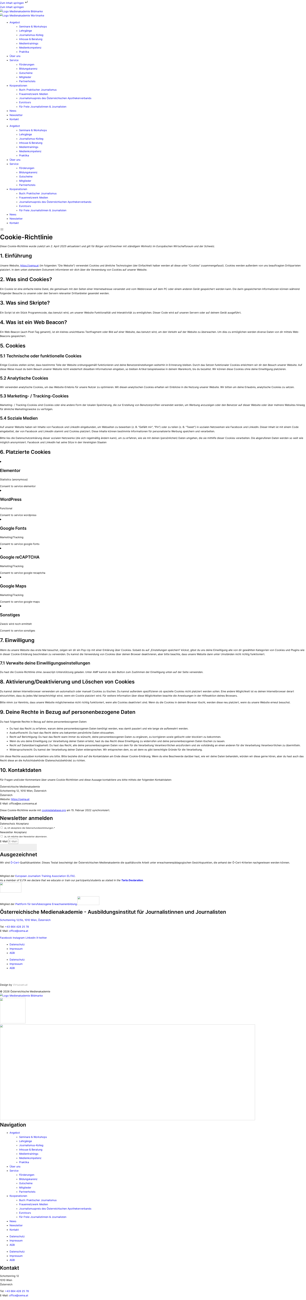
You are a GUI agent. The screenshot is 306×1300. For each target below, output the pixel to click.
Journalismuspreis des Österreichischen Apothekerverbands (55, 98)
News (13, 110)
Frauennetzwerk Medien (33, 94)
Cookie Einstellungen (12, 976)
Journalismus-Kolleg (31, 35)
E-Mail (4, 841)
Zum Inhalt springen (12, 2)
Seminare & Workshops (33, 26)
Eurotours (25, 102)
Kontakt (14, 119)
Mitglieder (25, 77)
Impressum (16, 948)
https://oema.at (29, 265)
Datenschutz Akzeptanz (14, 823)
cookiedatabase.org (54, 810)
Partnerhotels (27, 81)
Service (14, 60)
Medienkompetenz (30, 47)
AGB (12, 952)
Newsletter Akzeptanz (13, 832)
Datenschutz (17, 944)
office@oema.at (18, 930)
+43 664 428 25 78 (17, 926)
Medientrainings (28, 43)
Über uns (15, 56)
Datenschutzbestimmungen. (40, 828)
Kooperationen (18, 85)
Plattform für (23, 904)
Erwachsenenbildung (64, 904)
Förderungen (26, 64)
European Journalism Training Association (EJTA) (45, 876)
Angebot (15, 22)
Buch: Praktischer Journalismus (38, 89)
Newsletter (16, 115)
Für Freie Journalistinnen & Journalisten (42, 106)
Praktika (24, 51)
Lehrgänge (25, 30)
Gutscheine (26, 73)
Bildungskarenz (28, 68)
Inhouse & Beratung (30, 39)
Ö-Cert (15, 862)
